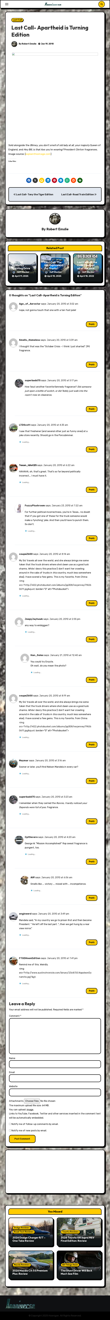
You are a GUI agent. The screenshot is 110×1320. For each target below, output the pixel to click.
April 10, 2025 (54, 276)
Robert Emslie (57, 229)
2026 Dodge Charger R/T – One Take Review (28, 1239)
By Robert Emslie (27, 44)
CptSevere (31, 837)
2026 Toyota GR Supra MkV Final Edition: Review (77, 1239)
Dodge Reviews (22, 1228)
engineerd (25, 913)
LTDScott (25, 425)
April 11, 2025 (21, 276)
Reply (92, 324)
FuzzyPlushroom (35, 505)
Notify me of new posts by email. (29, 1130)
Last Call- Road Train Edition (77, 194)
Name (12, 1058)
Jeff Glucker (23, 272)
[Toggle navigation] (6, 4)
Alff (33, 877)
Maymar (24, 760)
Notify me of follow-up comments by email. (34, 1124)
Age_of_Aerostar (30, 303)
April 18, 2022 (87, 276)
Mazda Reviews (22, 1265)
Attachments (16, 1101)
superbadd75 (33, 380)
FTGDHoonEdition (29, 958)
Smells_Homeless (29, 340)
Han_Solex (37, 655)
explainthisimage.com (38, 154)
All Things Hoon (70, 1265)
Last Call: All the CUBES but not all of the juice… (87, 265)
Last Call (17, 20)
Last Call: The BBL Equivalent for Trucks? (53, 265)
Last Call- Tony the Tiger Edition (34, 194)
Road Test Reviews (24, 1232)
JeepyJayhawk (34, 619)
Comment (15, 1016)
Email (12, 1072)
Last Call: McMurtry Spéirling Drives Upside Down (21, 267)
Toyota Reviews (70, 1232)
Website (13, 1086)
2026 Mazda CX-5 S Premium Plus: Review (30, 1272)
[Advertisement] (55, 1172)
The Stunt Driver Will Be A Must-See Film (76, 1272)
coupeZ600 (26, 554)
